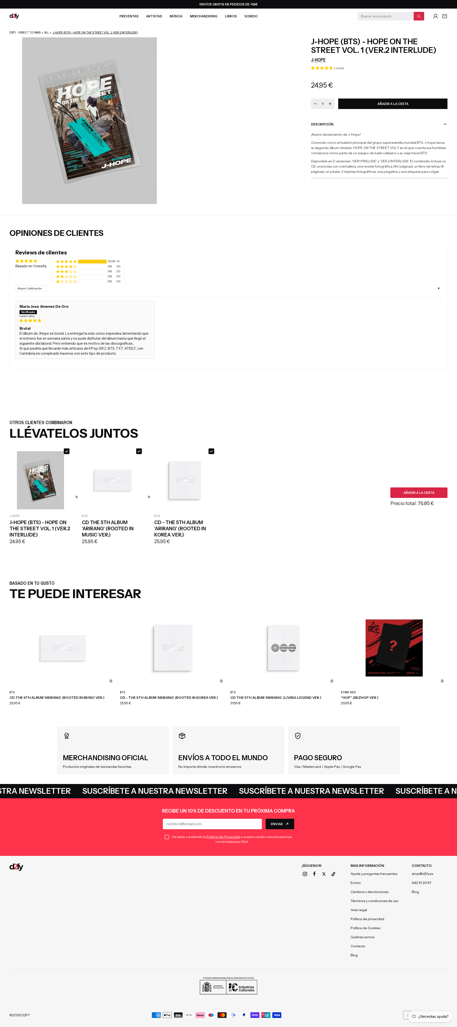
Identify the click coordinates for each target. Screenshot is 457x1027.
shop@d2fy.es (422, 874)
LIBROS (231, 16)
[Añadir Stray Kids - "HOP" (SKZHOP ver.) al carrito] (442, 681)
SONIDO (251, 16)
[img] (85, 320)
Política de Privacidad (223, 837)
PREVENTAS (129, 16)
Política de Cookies (365, 928)
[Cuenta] (435, 16)
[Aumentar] (330, 104)
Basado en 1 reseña (30, 266)
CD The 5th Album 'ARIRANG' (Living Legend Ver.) (275, 697)
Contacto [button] (422, 865)
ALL (46, 32)
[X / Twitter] (324, 874)
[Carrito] (444, 16)
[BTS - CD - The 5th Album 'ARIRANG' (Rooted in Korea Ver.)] (173, 648)
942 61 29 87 (421, 883)
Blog (354, 955)
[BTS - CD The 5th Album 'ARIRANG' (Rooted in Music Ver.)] (63, 648)
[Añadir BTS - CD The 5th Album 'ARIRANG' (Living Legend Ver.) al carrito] (332, 681)
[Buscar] (419, 16)
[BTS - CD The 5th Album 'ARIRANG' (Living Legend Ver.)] (283, 648)
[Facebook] (314, 874)
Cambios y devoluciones (369, 892)
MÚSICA (176, 16)
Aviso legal (359, 910)
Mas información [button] (367, 865)
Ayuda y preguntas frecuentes (374, 874)
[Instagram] (305, 874)
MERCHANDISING (203, 16)
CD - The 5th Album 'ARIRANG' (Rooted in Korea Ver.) (169, 697)
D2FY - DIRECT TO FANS (25, 32)
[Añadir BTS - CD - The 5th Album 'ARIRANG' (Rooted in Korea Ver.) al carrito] (221, 681)
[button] (322, 68)
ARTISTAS (154, 16)
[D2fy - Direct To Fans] (14, 16)
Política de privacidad (367, 919)
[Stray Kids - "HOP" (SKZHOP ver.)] (394, 648)
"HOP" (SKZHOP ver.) (359, 697)
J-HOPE (318, 59)
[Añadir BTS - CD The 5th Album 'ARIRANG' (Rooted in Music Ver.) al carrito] (111, 681)
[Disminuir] (315, 104)
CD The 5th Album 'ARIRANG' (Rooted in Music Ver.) (57, 697)
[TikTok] (333, 874)
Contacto (358, 946)
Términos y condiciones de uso (374, 901)
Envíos (356, 883)
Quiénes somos (362, 937)
